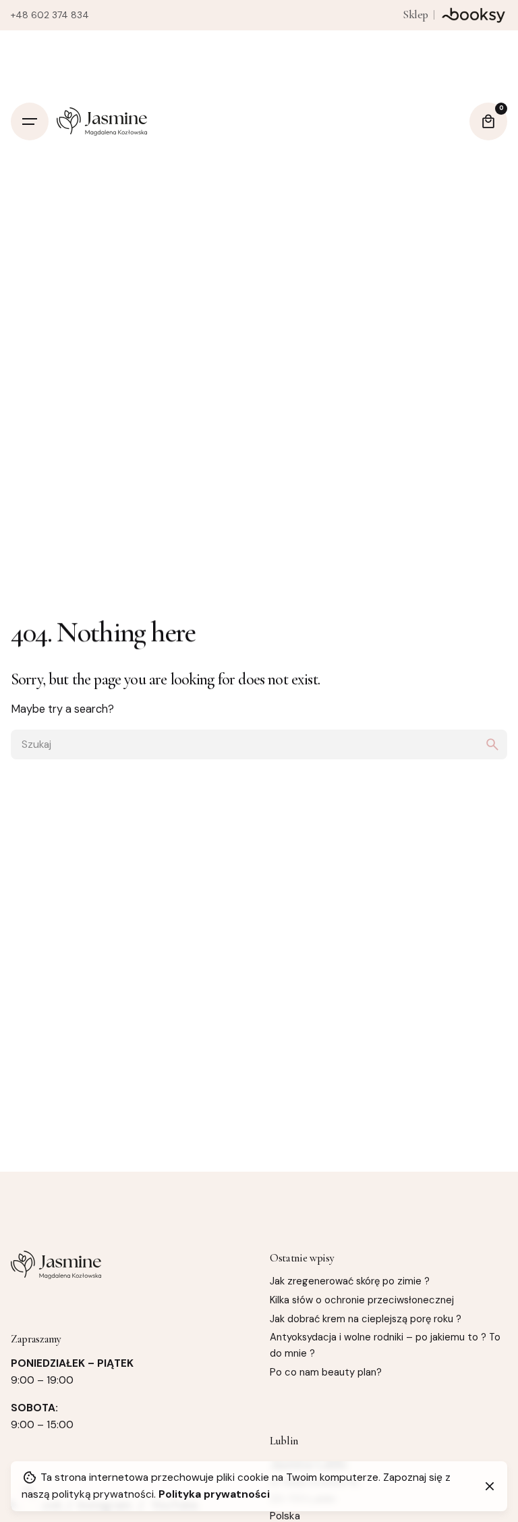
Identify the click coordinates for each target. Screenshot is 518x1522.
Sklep (415, 14)
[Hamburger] (30, 121)
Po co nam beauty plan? (326, 1372)
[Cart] (488, 121)
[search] (492, 744)
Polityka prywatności (214, 1494)
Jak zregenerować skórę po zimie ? (350, 1281)
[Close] (489, 1486)
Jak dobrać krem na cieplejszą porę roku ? (365, 1319)
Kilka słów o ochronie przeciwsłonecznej (362, 1300)
